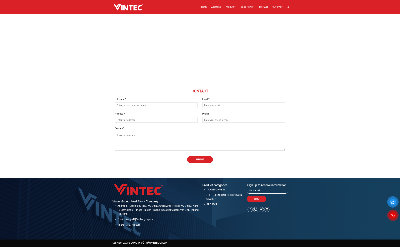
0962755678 (133, 224)
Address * (120, 113)
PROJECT (211, 204)
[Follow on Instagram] (255, 209)
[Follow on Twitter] (261, 209)
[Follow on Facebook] (250, 209)
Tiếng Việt (277, 7)
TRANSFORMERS (216, 189)
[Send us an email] (267, 209)
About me (216, 7)
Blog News (247, 7)
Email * (206, 99)
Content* (119, 128)
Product (230, 7)
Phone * (206, 113)
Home (204, 7)
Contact (263, 7)
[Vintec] (128, 7)
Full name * (120, 99)
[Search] (288, 7)
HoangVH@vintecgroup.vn (139, 219)
